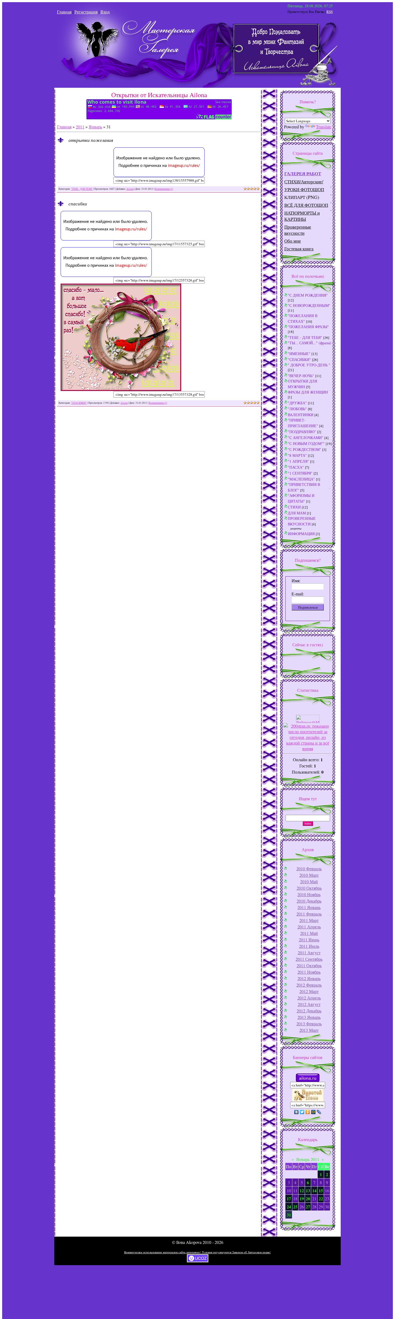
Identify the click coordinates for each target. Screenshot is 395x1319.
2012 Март (309, 991)
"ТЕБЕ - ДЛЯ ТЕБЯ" (82, 189)
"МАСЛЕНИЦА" (301, 479)
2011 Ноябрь (309, 972)
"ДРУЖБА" (297, 402)
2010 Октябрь (309, 888)
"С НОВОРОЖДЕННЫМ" (309, 305)
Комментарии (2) (164, 189)
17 (289, 1198)
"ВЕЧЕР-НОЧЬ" (301, 375)
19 (302, 1198)
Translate (323, 126)
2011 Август (309, 952)
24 (289, 1207)
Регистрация (86, 12)
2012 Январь (309, 978)
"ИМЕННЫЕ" (299, 353)
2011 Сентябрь (309, 959)
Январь (95, 126)
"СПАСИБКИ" (79, 403)
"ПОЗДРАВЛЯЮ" (302, 431)
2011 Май (309, 933)
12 (302, 1190)
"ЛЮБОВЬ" (297, 408)
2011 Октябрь (309, 965)
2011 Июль (309, 946)
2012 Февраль (309, 985)
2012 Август (309, 1004)
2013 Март (309, 1030)
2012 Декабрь (309, 1010)
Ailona (130, 189)
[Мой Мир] (313, 1111)
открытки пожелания (91, 140)
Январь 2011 (307, 1159)
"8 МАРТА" (297, 455)
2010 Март (309, 875)
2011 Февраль (309, 914)
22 (321, 1198)
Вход (105, 12)
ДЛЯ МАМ (297, 512)
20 (308, 1198)
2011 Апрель (309, 926)
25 (295, 1207)
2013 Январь (309, 1017)
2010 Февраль (309, 868)
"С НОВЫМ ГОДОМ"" (306, 443)
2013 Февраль (309, 1023)
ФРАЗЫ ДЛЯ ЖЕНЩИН (308, 392)
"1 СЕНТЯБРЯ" (300, 473)
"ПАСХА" (296, 467)
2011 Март (309, 920)
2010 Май (309, 881)
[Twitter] (302, 1111)
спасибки (78, 203)
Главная (64, 12)
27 (308, 1207)
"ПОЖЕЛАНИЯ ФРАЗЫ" (308, 326)
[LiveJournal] (319, 1111)
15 (321, 1190)
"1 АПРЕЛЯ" (298, 461)
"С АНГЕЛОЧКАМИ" (305, 437)
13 (308, 1190)
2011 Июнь (309, 939)
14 (314, 1190)
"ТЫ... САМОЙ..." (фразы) (309, 342)
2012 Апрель (309, 998)
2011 (80, 126)
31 (289, 1215)
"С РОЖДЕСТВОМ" (304, 449)
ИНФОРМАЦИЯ (301, 533)
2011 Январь (309, 907)
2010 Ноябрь (309, 894)
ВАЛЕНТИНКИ (300, 414)
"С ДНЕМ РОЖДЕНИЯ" (308, 295)
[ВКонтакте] (296, 1111)
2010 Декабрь (309, 901)
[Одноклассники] (308, 1111)
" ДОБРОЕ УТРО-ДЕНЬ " (309, 364)
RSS (329, 11)
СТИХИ (294, 507)
